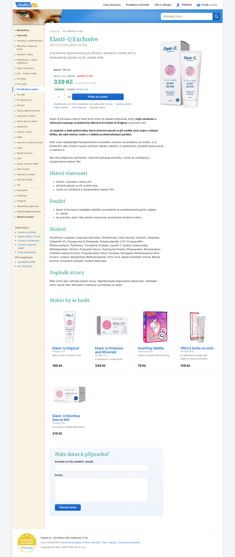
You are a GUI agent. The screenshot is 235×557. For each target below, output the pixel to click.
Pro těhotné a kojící (73, 31)
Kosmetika (22, 190)
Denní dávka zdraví (27, 121)
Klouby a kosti (24, 131)
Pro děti (21, 94)
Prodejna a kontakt (137, 4)
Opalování (22, 126)
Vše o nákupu (163, 4)
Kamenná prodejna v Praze (75, 542)
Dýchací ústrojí (24, 179)
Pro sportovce (24, 100)
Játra (19, 147)
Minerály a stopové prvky (27, 47)
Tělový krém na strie (197, 349)
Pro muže (22, 84)
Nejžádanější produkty (29, 211)
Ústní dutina (23, 169)
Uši (18, 184)
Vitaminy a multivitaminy (29, 40)
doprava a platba (27, 232)
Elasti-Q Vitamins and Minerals (109, 351)
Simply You (82, 89)
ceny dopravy (79, 107)
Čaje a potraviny (25, 68)
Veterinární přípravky (28, 206)
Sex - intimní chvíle (27, 73)
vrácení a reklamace (28, 240)
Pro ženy (21, 78)
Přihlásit (187, 4)
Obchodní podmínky (129, 542)
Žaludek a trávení (26, 174)
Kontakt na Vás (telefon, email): (74, 461)
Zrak (19, 158)
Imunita (21, 105)
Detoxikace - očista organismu (27, 61)
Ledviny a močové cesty (30, 142)
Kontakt (96, 542)
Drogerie (21, 200)
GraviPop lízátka (151, 349)
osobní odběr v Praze (29, 236)
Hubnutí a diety (25, 54)
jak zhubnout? (25, 266)
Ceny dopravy (112, 4)
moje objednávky (27, 252)
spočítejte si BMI (26, 261)
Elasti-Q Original (65, 349)
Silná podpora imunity (28, 110)
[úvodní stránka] (26, 4)
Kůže (19, 137)
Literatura (22, 195)
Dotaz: (59, 475)
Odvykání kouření (26, 116)
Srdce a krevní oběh (27, 163)
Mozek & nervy (25, 153)
